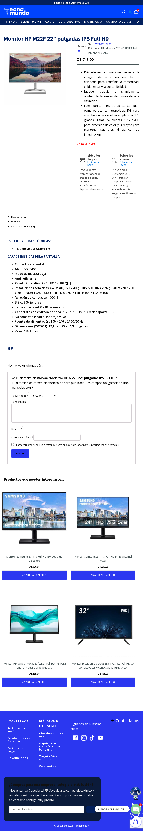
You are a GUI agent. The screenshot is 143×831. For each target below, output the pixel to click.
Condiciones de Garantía (19, 740)
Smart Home (30, 21)
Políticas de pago (93, 163)
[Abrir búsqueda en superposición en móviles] (123, 11)
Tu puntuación (19, 395)
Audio (50, 21)
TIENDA (11, 21)
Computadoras (119, 21)
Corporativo (69, 21)
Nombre (16, 429)
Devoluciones (17, 758)
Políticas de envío (16, 730)
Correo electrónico (22, 437)
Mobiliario (93, 21)
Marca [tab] (15, 221)
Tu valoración (19, 401)
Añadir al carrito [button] (34, 575)
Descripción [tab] (20, 217)
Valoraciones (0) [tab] (23, 226)
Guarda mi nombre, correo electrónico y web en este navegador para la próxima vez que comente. (67, 444)
